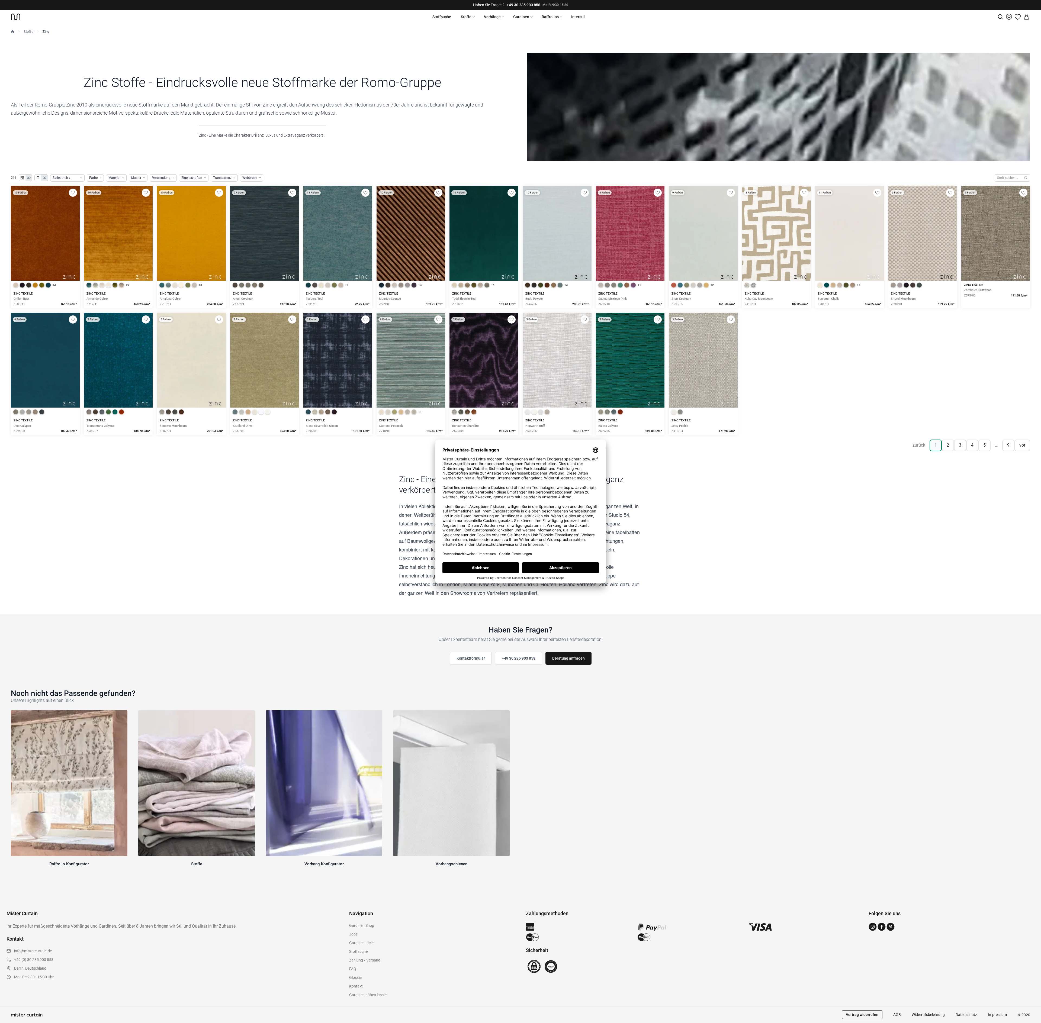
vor (1022, 445)
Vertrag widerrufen (862, 1014)
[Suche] (1000, 17)
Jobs (353, 934)
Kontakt (356, 986)
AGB (897, 1014)
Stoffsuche (441, 17)
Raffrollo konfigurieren (118, 252)
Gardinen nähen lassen (368, 995)
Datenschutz (966, 1014)
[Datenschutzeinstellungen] (11, 1020)
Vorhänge (492, 17)
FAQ (352, 969)
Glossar (355, 977)
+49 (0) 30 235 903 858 (33, 959)
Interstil (578, 17)
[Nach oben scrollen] (1030, 1022)
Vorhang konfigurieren (45, 252)
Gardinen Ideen (362, 943)
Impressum (997, 1014)
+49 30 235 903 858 (523, 5)
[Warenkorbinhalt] (1026, 17)
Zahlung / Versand (364, 960)
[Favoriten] (1017, 17)
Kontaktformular (471, 658)
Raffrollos (550, 17)
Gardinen (521, 17)
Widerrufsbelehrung (928, 1014)
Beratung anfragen (568, 658)
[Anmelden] (1009, 17)
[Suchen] (1026, 178)
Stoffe (466, 17)
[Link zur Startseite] (15, 17)
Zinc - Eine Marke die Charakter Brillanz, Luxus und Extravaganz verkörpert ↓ (262, 135)
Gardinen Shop (361, 925)
